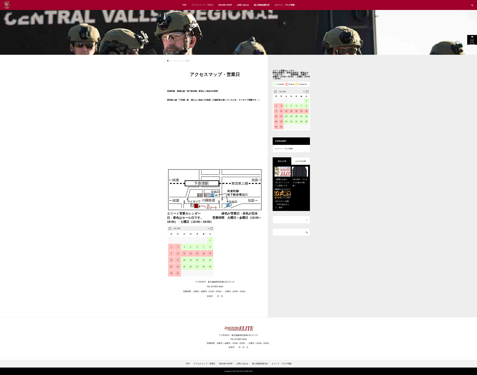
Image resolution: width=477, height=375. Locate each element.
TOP (184, 5)
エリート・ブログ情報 (285, 5)
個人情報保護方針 (262, 5)
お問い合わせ (243, 5)
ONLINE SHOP (225, 5)
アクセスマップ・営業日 (202, 5)
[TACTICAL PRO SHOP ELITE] (7, 5)
